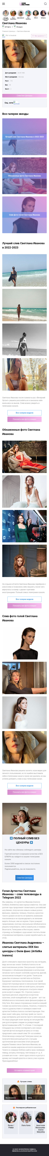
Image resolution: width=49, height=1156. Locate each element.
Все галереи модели (24, 413)
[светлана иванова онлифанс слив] (24, 374)
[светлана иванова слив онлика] (24, 457)
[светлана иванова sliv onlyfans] (24, 270)
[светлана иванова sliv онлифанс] (24, 305)
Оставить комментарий (24, 1070)
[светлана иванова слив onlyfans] (24, 491)
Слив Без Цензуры (24, 95)
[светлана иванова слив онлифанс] (24, 340)
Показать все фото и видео (24, 419)
